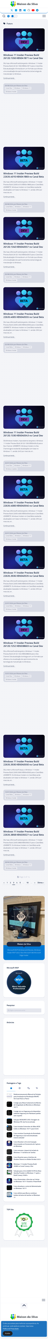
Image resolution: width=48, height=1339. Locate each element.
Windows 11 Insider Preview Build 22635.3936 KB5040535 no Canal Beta (23, 574)
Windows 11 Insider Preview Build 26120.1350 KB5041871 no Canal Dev (23, 57)
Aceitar (7, 1333)
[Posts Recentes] (19, 1088)
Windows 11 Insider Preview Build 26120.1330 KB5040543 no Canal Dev (23, 434)
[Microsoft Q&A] (24, 10)
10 (27, 883)
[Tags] (37, 1088)
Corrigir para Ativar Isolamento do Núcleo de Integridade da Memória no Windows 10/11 (27, 1105)
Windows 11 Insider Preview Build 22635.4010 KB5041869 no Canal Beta (23, 175)
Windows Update (11, 469)
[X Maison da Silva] (11, 10)
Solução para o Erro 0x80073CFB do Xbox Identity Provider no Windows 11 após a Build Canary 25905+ (27, 1173)
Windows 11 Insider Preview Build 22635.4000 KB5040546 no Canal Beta (23, 504)
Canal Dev (9, 88)
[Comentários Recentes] (28, 1088)
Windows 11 (26, 88)
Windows (17, 88)
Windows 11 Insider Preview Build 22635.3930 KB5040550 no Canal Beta (23, 763)
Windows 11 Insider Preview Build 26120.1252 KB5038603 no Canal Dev (23, 644)
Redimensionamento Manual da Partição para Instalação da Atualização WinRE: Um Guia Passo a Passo (27, 1096)
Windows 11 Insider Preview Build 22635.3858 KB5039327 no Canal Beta (23, 833)
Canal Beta (9, 207)
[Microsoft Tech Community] (16, 10)
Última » (41, 883)
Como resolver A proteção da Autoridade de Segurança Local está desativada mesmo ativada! (27, 1135)
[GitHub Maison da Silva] (28, 10)
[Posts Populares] (11, 1088)
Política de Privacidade (11, 1329)
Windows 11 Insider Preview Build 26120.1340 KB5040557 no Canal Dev (23, 245)
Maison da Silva (21, 86)
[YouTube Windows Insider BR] (33, 10)
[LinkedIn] (20, 10)
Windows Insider (11, 91)
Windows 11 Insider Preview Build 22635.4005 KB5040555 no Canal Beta (23, 315)
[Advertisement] (24, 122)
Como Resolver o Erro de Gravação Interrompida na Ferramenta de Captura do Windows (27, 1144)
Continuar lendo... (9, 78)
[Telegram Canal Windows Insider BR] (37, 10)
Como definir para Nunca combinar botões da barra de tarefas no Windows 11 (27, 1195)
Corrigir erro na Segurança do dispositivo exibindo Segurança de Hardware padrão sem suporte (27, 1113)
